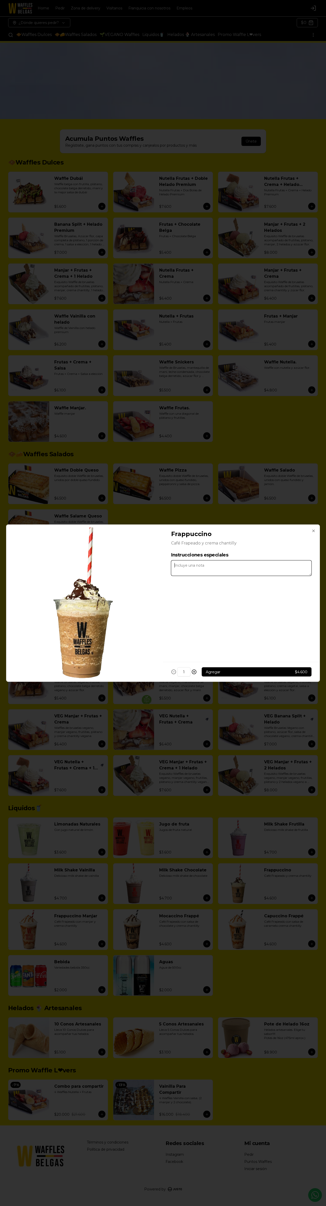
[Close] (313, 531)
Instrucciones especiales (199, 554)
